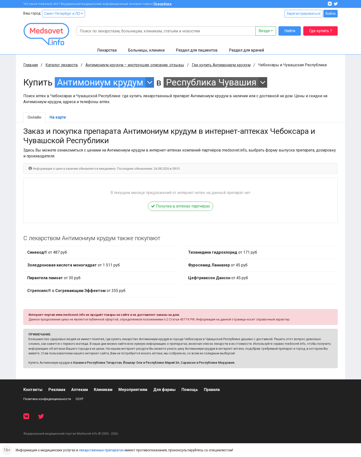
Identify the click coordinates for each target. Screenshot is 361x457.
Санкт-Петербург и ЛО (62, 13)
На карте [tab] (58, 117)
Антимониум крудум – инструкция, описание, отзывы (134, 65)
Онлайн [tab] (34, 117)
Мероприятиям (132, 389)
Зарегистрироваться (303, 13)
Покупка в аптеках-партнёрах (182, 206)
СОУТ (79, 399)
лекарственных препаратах (101, 450)
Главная (30, 65)
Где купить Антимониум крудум (221, 65)
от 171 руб (222, 252)
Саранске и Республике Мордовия (207, 362)
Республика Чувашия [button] (211, 82)
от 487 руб (47, 252)
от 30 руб (54, 278)
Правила (212, 389)
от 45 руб (218, 265)
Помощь (189, 389)
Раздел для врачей (246, 50)
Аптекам (79, 389)
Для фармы (164, 389)
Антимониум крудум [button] (100, 82)
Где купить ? (320, 30)
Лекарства (107, 50)
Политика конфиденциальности (47, 399)
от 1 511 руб (73, 265)
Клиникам (103, 389)
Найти (289, 30)
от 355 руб (76, 290)
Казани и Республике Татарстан (97, 362)
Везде (264, 30)
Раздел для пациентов (197, 50)
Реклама (56, 389)
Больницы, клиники (146, 50)
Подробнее (162, 4)
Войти (330, 13)
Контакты (32, 389)
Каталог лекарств (61, 65)
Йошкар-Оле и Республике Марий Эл (151, 362)
